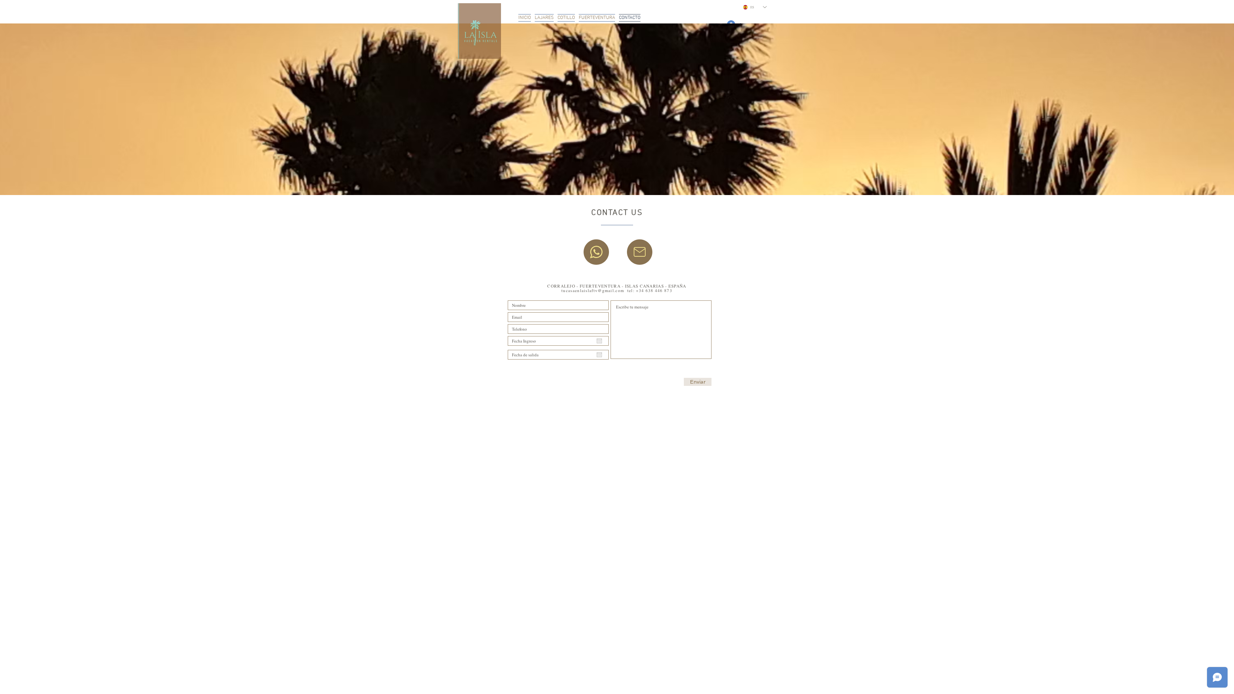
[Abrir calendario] (599, 340)
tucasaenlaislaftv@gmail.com (592, 290)
